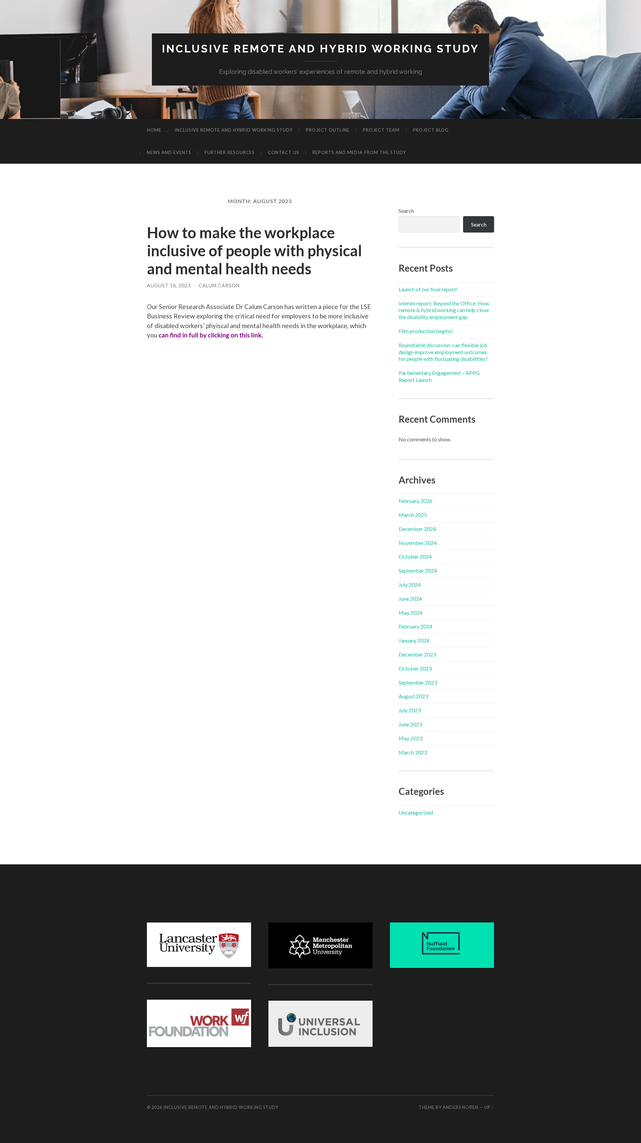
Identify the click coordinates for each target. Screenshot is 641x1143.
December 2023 (417, 654)
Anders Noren (460, 1107)
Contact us (283, 152)
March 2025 (413, 515)
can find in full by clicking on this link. (211, 335)
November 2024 (418, 543)
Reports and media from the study (359, 152)
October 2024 (415, 556)
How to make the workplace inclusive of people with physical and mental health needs (254, 251)
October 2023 (415, 668)
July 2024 (410, 584)
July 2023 (410, 710)
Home (154, 130)
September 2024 (418, 570)
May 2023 (410, 738)
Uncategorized (416, 812)
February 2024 (415, 626)
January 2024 (414, 640)
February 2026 (415, 500)
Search (406, 210)
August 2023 (413, 696)
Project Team (381, 130)
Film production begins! (426, 331)
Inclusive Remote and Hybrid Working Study (320, 48)
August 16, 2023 (169, 285)
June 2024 (410, 598)
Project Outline (328, 130)
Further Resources (230, 152)
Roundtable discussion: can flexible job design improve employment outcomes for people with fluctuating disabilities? (443, 352)
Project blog (431, 130)
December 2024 (417, 529)
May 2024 (410, 612)
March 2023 (413, 752)
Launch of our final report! (428, 289)
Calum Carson (219, 285)
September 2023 (418, 682)
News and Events (169, 152)
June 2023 (410, 724)
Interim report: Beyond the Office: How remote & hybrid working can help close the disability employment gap (444, 310)
